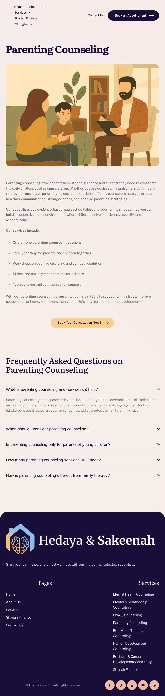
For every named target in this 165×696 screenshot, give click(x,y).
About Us (13, 602)
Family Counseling (127, 615)
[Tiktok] (121, 685)
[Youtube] (143, 685)
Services (12, 610)
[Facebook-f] (110, 685)
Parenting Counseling (130, 623)
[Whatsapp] (154, 685)
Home (10, 594)
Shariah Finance (18, 617)
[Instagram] (132, 685)
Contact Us (14, 625)
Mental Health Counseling (133, 594)
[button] (29, 13)
